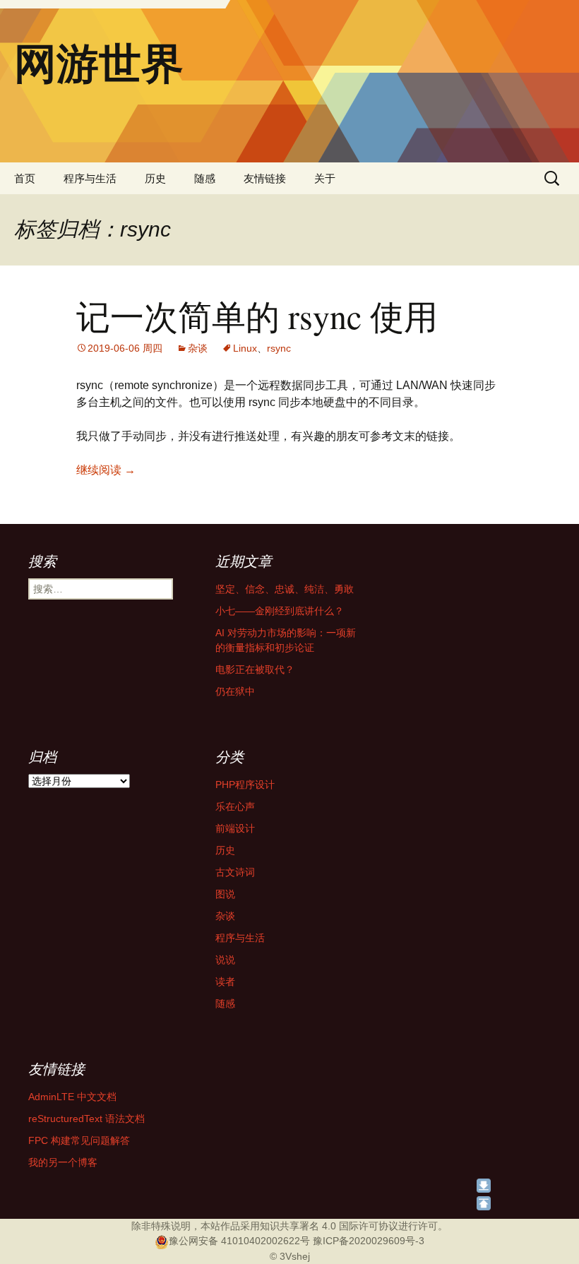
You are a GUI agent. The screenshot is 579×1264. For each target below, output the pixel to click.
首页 (24, 178)
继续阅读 (106, 470)
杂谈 (198, 348)
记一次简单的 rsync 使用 (257, 315)
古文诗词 (235, 872)
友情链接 (265, 178)
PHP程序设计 (245, 784)
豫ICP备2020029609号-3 (368, 1240)
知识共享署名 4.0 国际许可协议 (329, 1226)
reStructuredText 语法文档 (86, 1118)
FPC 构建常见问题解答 (79, 1140)
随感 (204, 178)
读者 (225, 981)
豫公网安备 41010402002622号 (239, 1240)
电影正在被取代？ (254, 669)
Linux (245, 348)
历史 (155, 178)
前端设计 (235, 828)
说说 (225, 959)
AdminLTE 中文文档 (72, 1096)
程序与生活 (90, 178)
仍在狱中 (235, 691)
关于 (324, 178)
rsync (279, 348)
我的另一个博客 (62, 1162)
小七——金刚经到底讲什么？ (279, 610)
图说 (225, 894)
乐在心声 (235, 806)
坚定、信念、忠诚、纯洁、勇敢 (284, 589)
